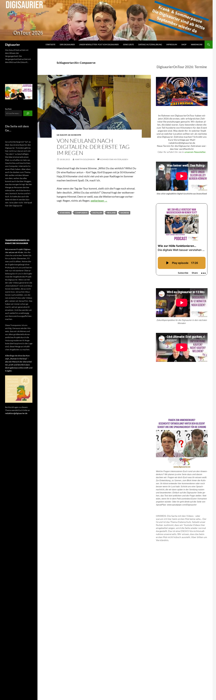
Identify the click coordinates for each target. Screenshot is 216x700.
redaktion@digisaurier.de (16, 413)
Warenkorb (196, 44)
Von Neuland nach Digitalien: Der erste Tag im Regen (93, 146)
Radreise (124, 213)
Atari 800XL (65, 213)
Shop (183, 44)
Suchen (8, 109)
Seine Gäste (128, 44)
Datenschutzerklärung (150, 44)
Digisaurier (12, 44)
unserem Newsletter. (195, 151)
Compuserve (81, 213)
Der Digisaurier (67, 44)
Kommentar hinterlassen (114, 159)
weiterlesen (99, 200)
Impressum (171, 44)
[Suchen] (27, 113)
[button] (8, 223)
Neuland (111, 213)
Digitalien (97, 213)
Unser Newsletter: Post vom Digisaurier (99, 44)
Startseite (50, 44)
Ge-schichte (74, 135)
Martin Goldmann (85, 159)
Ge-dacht (62, 135)
